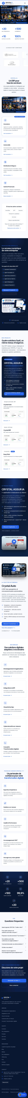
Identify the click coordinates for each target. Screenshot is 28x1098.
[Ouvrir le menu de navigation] (25, 3)
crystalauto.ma (6, 631)
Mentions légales (6, 1064)
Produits (4, 1034)
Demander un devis (13, 980)
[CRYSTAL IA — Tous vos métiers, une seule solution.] (14, 14)
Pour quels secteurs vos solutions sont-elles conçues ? (9, 931)
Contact (3, 1062)
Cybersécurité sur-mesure (8, 1018)
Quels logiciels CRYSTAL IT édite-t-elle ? (12, 927)
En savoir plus (12, 676)
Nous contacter (14, 985)
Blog (3, 1049)
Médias (3, 1052)
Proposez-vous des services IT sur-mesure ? (13, 935)
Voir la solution (7, 133)
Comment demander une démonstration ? (12, 944)
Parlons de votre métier (13, 228)
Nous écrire (5, 1082)
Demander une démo (9, 294)
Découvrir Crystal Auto (9, 624)
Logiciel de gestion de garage (8, 1046)
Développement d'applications (9, 1011)
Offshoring (4, 1057)
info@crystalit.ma (8, 1078)
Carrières (4, 1039)
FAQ (3, 1059)
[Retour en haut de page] (24, 1092)
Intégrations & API (6, 1013)
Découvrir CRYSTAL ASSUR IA (12, 393)
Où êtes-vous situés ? (7, 947)
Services (4, 1036)
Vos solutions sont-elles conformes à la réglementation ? (10, 939)
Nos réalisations (5, 1031)
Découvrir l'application (9, 527)
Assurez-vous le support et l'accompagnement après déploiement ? (12, 951)
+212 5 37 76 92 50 (8, 1076)
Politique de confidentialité (16, 1092)
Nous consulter (7, 196)
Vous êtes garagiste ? (8, 628)
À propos (4, 1029)
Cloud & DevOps (5, 1016)
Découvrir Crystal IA (9, 290)
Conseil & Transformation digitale (9, 1021)
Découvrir (11, 420)
